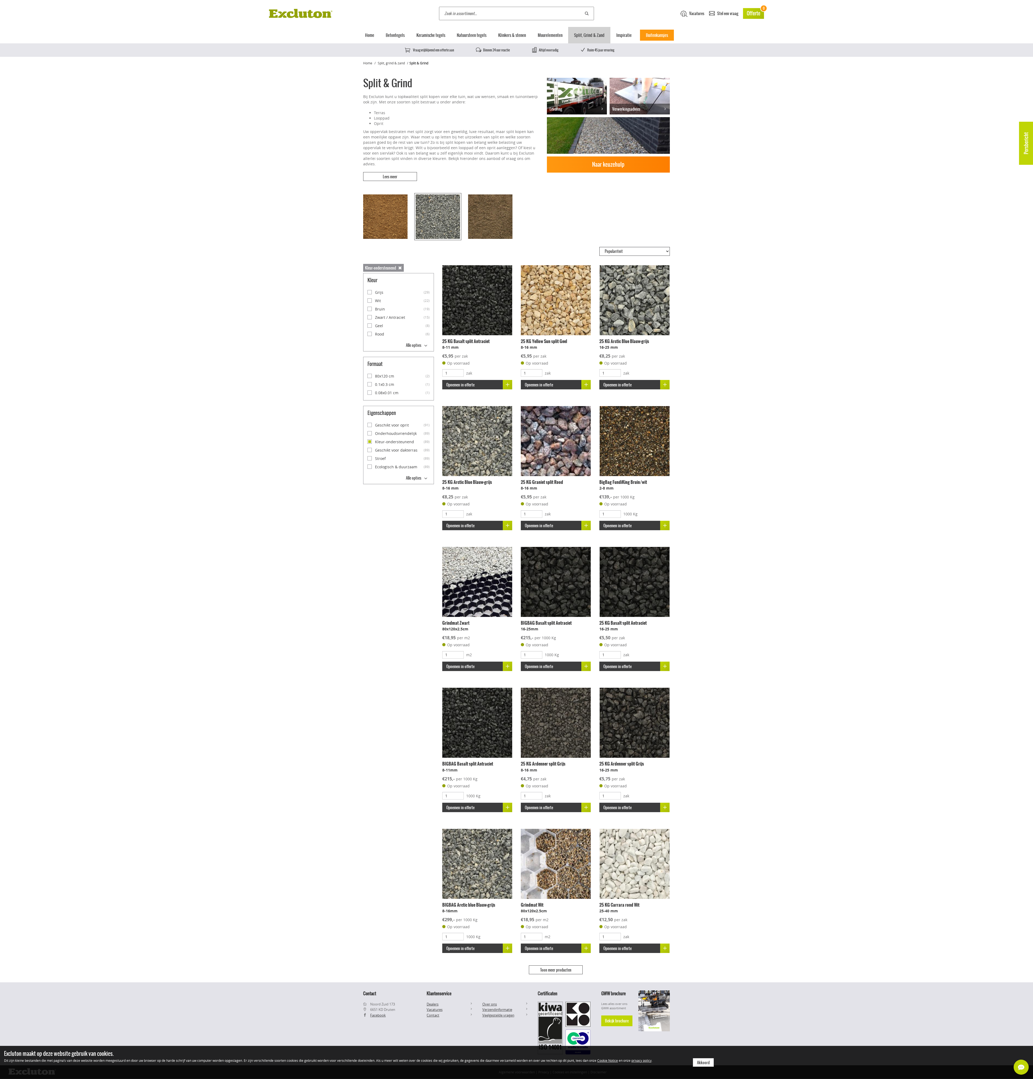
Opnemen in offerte (460, 385)
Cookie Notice (607, 1060)
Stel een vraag (727, 13)
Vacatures (696, 13)
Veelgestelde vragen (498, 1015)
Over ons (489, 1004)
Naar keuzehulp (608, 164)
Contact (433, 1015)
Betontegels (395, 35)
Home (369, 35)
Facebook (378, 1015)
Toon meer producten (555, 970)
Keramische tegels (430, 35)
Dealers (432, 1004)
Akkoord (703, 1063)
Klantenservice (439, 993)
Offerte (755, 12)
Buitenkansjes (657, 35)
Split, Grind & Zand (589, 35)
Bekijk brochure (617, 1021)
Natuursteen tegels (471, 35)
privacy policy (641, 1060)
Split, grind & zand (391, 63)
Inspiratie (624, 35)
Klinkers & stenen (512, 35)
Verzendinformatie (497, 1009)
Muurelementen (550, 35)
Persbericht (1026, 143)
